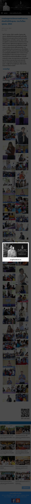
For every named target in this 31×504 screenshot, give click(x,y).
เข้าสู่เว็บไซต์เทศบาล (15, 260)
